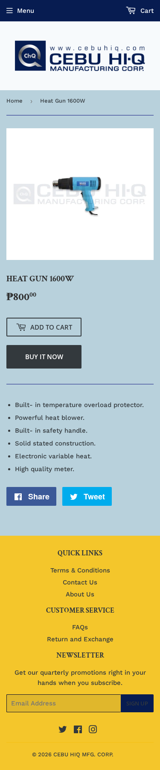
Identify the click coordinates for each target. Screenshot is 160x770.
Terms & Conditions (80, 570)
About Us (80, 594)
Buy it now (44, 356)
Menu (25, 11)
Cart (146, 11)
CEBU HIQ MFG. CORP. (83, 754)
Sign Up (137, 703)
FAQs (80, 627)
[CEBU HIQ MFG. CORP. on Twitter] (62, 731)
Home (14, 100)
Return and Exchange (80, 639)
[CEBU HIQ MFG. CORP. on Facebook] (77, 731)
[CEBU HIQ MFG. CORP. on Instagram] (93, 731)
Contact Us (80, 582)
